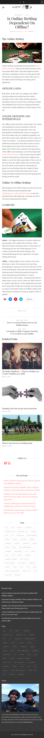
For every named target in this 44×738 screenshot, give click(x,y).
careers (33, 531)
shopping (32, 563)
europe (7, 539)
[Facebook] (20, 2)
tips (27, 567)
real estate (24, 559)
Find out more (27, 722)
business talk (10, 531)
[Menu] (3, 7)
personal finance (11, 559)
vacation (8, 575)
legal (7, 555)
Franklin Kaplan (16, 31)
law (26, 551)
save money (22, 563)
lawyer (33, 551)
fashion (23, 539)
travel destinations (12, 571)
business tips (23, 531)
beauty (20, 527)
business (29, 527)
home (14, 547)
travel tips (27, 571)
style (15, 567)
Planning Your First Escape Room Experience (19, 408)
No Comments (29, 31)
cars (6, 535)
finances (8, 543)
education (20, 535)
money (20, 555)
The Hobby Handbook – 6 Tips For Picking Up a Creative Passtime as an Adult (20, 372)
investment (18, 551)
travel (35, 567)
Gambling (26, 543)
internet (8, 551)
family (15, 539)
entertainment (32, 535)
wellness (17, 575)
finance (31, 539)
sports (7, 567)
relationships (10, 563)
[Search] (42, 2)
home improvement (25, 547)
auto (12, 527)
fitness (17, 543)
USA (35, 571)
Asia (6, 527)
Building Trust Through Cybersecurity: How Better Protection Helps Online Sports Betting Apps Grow (20, 497)
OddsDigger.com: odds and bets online (16, 193)
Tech (21, 567)
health (7, 547)
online (28, 555)
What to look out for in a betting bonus (17, 443)
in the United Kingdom (10, 154)
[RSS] (23, 2)
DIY (12, 535)
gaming (34, 543)
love (13, 555)
